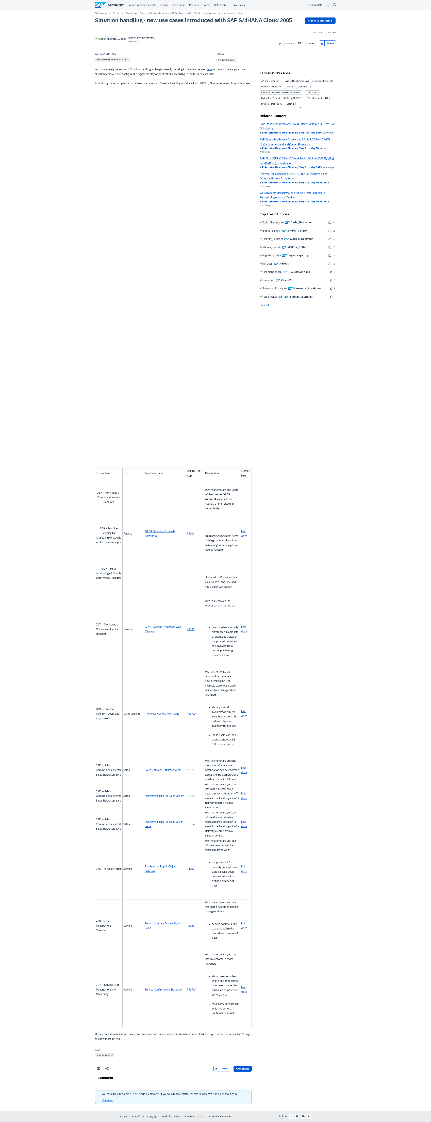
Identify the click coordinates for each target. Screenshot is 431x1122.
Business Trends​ (269, 87)
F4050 (190, 868)
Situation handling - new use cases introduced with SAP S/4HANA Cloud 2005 (193, 20)
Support (201, 1116)
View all (264, 305)
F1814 (190, 795)
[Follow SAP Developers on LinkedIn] (309, 1116)
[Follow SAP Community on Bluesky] (297, 1116)
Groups (164, 5)
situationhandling (104, 1055)
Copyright (152, 1116)
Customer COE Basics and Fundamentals (280, 92)
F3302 (190, 533)
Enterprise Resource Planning (153, 13)
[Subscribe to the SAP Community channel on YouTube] (303, 1116)
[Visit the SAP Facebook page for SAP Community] (291, 1116)
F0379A (191, 713)
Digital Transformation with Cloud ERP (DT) (281, 98)
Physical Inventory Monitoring (162, 713)
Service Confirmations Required (163, 989)
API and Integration (270, 81)
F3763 (190, 925)
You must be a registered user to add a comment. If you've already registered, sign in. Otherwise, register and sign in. (169, 1094)
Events (206, 5)
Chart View (302, 87)
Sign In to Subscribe (320, 20)
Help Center (220, 5)
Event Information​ (269, 104)
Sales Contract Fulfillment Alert (163, 770)
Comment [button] (242, 1068)
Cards (288, 87)
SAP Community (102, 13)
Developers (178, 5)
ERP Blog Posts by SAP (180, 13)
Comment (107, 1100)
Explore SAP (315, 5)
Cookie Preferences (220, 1116)
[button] (322, 43)
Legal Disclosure (170, 1116)
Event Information (316, 98)
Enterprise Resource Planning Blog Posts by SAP (291, 132)
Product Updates (226, 60)
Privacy (123, 1116)
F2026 (190, 770)
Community (116, 4)
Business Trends (321, 81)
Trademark (188, 1116)
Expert (289, 104)
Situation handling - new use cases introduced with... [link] (218, 13)
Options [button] (306, 26)
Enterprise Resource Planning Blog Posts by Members (294, 148)
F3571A (191, 989)
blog (209, 69)
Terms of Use (137, 1116)
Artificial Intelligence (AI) (296, 81)
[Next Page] (300, 107)
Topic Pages (238, 5)
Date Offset (311, 92)
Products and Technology (142, 5)
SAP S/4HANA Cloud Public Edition (112, 59)
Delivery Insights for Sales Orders (164, 795)
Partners (194, 5)
